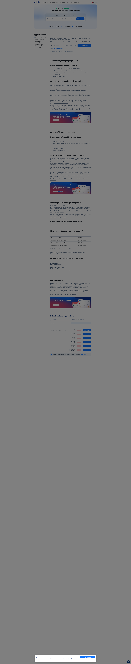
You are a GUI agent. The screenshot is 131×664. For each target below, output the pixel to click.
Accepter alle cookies (87, 657)
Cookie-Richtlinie (44, 659)
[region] (65, 658)
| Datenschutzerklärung (50, 659)
